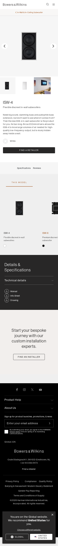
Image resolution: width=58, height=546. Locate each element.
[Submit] (51, 423)
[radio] (5, 246)
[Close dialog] (52, 514)
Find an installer (29, 357)
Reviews (37, 168)
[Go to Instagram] (24, 389)
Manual (13, 291)
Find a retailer (29, 469)
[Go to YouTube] (40, 389)
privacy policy (15, 432)
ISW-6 (45, 233)
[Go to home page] (29, 451)
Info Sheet (15, 295)
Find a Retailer (29, 150)
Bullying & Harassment (16, 486)
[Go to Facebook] (17, 389)
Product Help (12, 399)
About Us (10, 408)
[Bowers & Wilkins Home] (14, 4)
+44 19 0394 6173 (29, 463)
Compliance (30, 481)
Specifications (24, 168)
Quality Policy (45, 481)
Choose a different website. (29, 530)
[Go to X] (32, 389)
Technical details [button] (15, 280)
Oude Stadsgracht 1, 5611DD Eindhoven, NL (29, 459)
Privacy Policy (12, 481)
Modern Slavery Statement (40, 486)
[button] (48, 5)
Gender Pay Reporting (29, 490)
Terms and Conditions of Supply (29, 495)
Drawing (14, 300)
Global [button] (10, 441)
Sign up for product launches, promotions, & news (28, 416)
